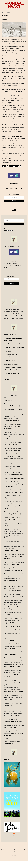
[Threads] (16, 166)
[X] (5, 166)
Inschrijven (11, 283)
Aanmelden (14, 200)
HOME (14, 209)
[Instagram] (12, 166)
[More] (20, 166)
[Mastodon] (7, 166)
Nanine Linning (18, 136)
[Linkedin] (14, 166)
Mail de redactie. (17, 188)
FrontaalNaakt (14, 5)
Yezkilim (14, 183)
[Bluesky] (3, 166)
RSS (14, 835)
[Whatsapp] (18, 166)
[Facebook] (10, 166)
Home (14, 855)
